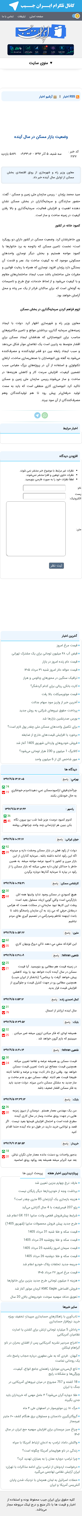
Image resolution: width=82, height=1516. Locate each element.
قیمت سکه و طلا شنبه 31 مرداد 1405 (52, 1231)
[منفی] (3, 792)
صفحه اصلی (36, 16)
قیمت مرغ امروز (67, 645)
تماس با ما (8, 16)
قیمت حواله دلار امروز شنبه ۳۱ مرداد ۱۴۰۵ (50, 669)
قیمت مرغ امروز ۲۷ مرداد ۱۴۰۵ (57, 1272)
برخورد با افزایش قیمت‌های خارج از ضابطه (49, 734)
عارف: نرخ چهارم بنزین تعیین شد (56, 1182)
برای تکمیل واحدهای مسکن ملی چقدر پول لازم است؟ (42, 726)
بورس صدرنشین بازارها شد (59, 718)
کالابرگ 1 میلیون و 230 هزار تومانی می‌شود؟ (48, 751)
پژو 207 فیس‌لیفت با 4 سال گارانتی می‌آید (49, 1207)
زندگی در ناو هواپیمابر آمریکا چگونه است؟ (49, 1450)
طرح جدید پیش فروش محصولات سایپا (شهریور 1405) (41, 1223)
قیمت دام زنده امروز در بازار (59, 661)
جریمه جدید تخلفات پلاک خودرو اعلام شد (50, 1264)
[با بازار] (40, 49)
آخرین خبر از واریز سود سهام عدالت (54, 702)
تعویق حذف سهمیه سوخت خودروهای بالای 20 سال (43, 1296)
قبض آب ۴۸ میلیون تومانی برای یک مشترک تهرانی (44, 653)
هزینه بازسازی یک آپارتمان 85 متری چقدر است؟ (45, 1199)
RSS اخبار (69, 96)
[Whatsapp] (45, 417)
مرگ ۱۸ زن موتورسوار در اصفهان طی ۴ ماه (50, 1408)
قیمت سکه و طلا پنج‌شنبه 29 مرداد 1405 (50, 1239)
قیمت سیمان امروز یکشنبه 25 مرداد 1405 (50, 1248)
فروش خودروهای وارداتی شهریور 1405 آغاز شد (46, 743)
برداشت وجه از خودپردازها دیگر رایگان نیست (47, 1191)
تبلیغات (21, 16)
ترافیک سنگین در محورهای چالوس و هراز (50, 677)
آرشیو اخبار (46, 96)
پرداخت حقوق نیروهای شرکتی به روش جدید (48, 710)
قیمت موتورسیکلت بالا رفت (59, 694)
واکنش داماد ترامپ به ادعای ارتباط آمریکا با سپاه (45, 1442)
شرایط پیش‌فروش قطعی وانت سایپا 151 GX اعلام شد (42, 1215)
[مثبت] (3, 787)
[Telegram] (37, 417)
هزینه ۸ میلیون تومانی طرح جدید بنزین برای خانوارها (42, 1280)
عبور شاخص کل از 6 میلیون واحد (56, 759)
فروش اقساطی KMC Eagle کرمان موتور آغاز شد (46, 1288)
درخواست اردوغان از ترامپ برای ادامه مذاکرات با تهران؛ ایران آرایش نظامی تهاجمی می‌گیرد (43, 1469)
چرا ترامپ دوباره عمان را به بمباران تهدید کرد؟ (47, 1458)
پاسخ (65, 779)
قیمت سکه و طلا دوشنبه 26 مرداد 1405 (51, 1256)
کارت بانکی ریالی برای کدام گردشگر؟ (53, 686)
